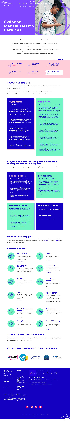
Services (18, 370)
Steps (18, 381)
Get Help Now (39, 1)
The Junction (51, 309)
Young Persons (22, 321)
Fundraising (45, 6)
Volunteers (5, 387)
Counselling (50, 265)
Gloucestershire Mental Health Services (8, 374)
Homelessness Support (51, 279)
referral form (45, 240)
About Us (6, 381)
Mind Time (21, 279)
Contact (5, 383)
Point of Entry (48, 218)
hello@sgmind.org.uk (45, 414)
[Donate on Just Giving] (36, 407)
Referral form (55, 71)
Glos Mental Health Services (27, 6)
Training (38, 6)
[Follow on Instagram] (32, 407)
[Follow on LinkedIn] (40, 407)
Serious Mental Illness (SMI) (51, 293)
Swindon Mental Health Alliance (42, 3)
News (4, 388)
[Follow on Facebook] (27, 407)
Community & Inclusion (22, 266)
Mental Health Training (20, 387)
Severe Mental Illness (20, 380)
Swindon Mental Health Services (25, 3)
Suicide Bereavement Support (25, 309)
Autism (49, 253)
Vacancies (5, 382)
